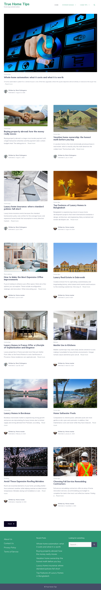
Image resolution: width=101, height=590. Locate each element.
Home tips (83, 5)
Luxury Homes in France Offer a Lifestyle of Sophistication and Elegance (24, 346)
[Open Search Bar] (94, 5)
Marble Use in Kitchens (64, 345)
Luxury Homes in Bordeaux (17, 413)
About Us (8, 539)
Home (56, 5)
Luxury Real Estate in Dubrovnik (69, 277)
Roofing (6, 478)
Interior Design (68, 5)
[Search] (94, 544)
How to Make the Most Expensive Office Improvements (23, 278)
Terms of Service (11, 551)
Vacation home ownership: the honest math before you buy (72, 138)
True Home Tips (16, 4)
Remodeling (8, 274)
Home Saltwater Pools (64, 413)
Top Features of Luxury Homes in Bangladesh (69, 206)
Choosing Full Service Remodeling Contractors (69, 482)
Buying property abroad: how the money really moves (24, 132)
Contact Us (9, 543)
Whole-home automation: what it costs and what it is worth (34, 77)
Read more (9, 84)
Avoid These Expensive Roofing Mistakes (24, 481)
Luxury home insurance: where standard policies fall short (24, 207)
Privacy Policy (10, 547)
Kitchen (55, 342)
